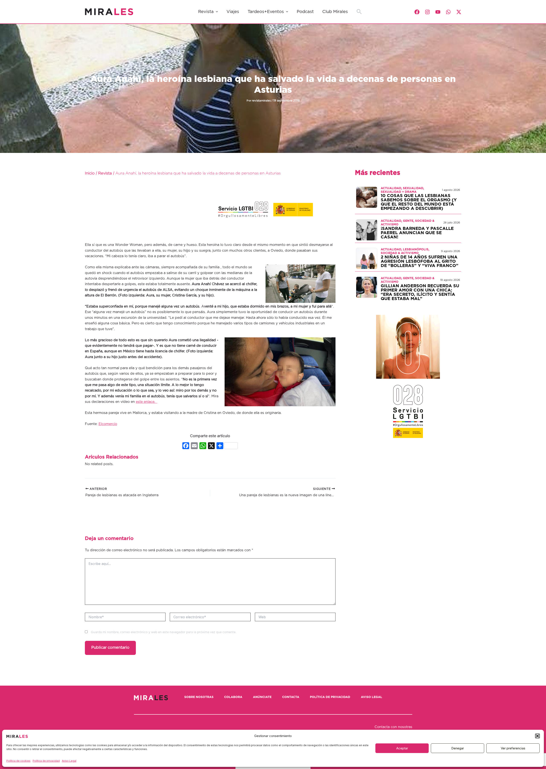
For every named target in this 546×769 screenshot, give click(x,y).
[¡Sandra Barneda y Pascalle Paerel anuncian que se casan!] (366, 230)
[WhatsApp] (448, 12)
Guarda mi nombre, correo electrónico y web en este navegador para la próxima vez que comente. (163, 632)
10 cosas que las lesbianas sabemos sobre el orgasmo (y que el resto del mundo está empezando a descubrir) (419, 202)
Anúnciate (262, 697)
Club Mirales (335, 12)
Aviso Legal (69, 760)
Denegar (457, 748)
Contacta (290, 697)
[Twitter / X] (458, 12)
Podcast (305, 12)
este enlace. (146, 401)
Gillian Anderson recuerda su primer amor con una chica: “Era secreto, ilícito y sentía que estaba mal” (420, 292)
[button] (537, 736)
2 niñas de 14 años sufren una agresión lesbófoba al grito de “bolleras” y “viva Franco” (419, 261)
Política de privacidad (46, 760)
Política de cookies (18, 760)
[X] (211, 446)
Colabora (233, 697)
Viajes (233, 12)
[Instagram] (427, 12)
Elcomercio (108, 424)
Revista (206, 12)
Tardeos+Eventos (266, 12)
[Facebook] (417, 12)
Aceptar (402, 748)
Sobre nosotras (198, 697)
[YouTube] (437, 12)
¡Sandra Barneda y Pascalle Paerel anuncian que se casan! (417, 232)
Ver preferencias (513, 748)
